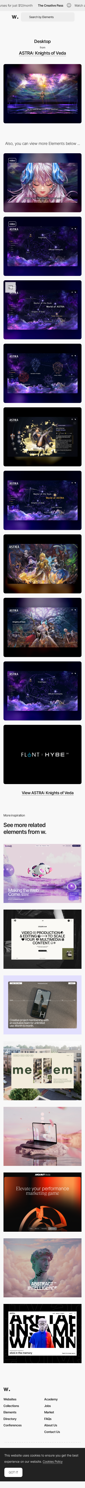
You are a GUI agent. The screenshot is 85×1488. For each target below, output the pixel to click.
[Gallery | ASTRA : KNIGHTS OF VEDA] (42, 564)
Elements (9, 1412)
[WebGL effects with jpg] (42, 310)
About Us (50, 1425)
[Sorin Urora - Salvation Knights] (42, 437)
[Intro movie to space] (42, 182)
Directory (10, 1419)
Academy (51, 1399)
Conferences (12, 1425)
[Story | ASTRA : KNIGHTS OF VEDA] (42, 500)
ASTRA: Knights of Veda (42, 53)
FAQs (47, 1419)
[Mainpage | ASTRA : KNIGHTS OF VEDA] (42, 691)
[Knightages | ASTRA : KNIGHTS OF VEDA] (42, 373)
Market (49, 1412)
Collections (11, 1406)
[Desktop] (42, 873)
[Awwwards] (15, 17)
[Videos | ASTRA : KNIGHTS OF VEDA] (42, 754)
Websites (9, 1399)
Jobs (47, 1406)
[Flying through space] (42, 246)
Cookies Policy (53, 1461)
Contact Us (52, 1432)
